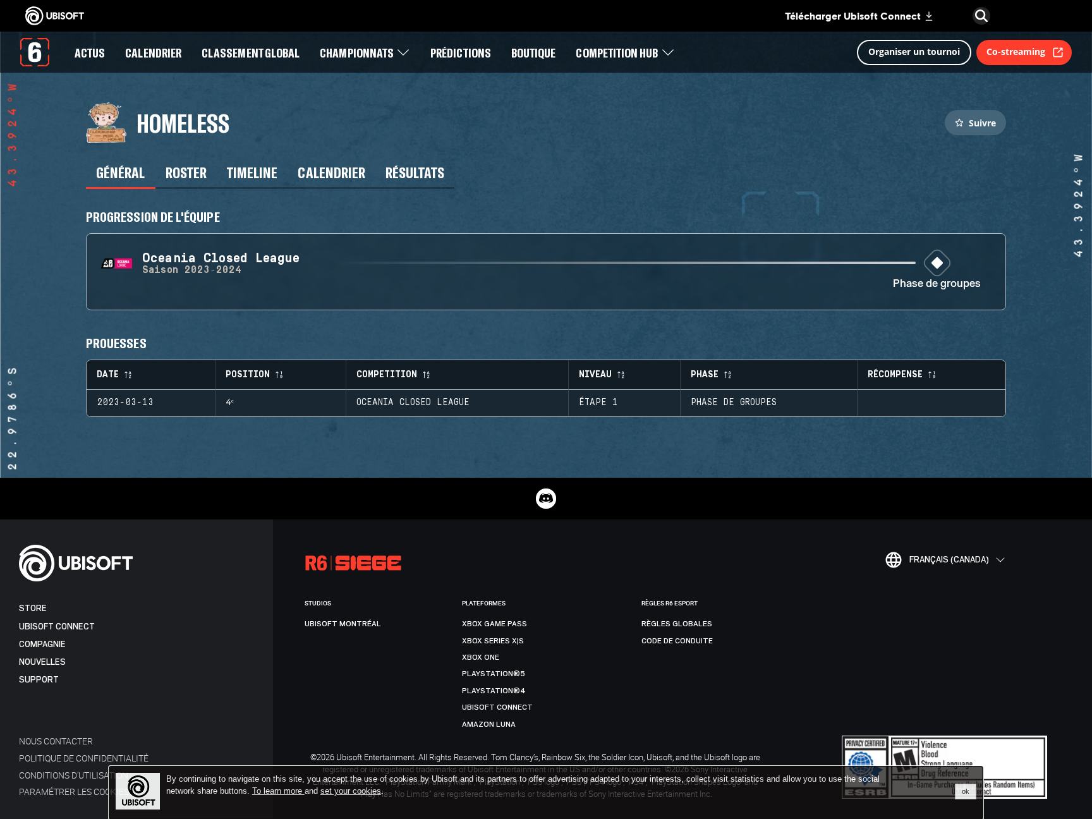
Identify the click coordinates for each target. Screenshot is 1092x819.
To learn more (278, 791)
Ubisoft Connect (57, 626)
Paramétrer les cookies (74, 792)
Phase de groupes (937, 284)
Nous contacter (56, 741)
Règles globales (676, 623)
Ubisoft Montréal (343, 623)
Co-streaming (1015, 52)
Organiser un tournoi (914, 52)
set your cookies (350, 791)
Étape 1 (598, 402)
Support (39, 679)
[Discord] (546, 498)
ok (965, 791)
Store (33, 608)
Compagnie (42, 644)
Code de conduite (677, 640)
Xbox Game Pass (494, 623)
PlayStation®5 (493, 673)
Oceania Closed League (413, 402)
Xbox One (480, 657)
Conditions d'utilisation (73, 775)
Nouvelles (42, 662)
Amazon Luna (489, 724)
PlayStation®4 (494, 690)
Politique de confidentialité (84, 758)
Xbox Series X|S (493, 640)
